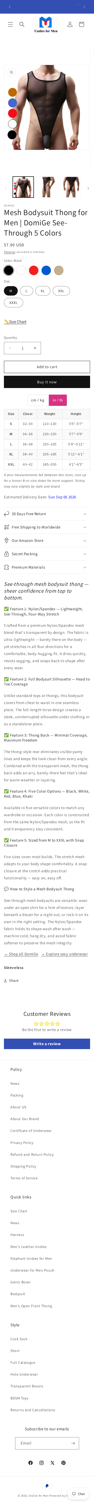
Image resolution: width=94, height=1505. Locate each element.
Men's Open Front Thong (31, 1306)
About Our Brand (24, 1118)
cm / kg (37, 400)
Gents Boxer (20, 1282)
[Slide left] (5, 188)
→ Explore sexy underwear (64, 953)
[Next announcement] (84, 7)
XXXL (13, 302)
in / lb (58, 400)
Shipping (9, 252)
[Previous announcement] (9, 7)
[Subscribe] (73, 1443)
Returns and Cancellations (32, 1410)
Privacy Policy (21, 1142)
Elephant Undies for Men (31, 1258)
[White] (21, 270)
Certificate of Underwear (31, 1130)
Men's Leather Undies (28, 1246)
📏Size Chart (15, 321)
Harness (17, 1234)
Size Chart (18, 1211)
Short (15, 1350)
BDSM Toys (19, 1398)
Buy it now (47, 381)
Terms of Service (24, 1178)
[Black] (8, 270)
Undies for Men (38, 1495)
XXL (61, 290)
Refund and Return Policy (32, 1154)
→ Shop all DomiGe (21, 953)
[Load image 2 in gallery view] (46, 187)
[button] (10, 24)
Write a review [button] (47, 1043)
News (14, 1083)
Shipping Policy (23, 1166)
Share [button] (14, 980)
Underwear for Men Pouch (32, 1270)
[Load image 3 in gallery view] (70, 187)
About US (18, 1107)
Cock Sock (18, 1339)
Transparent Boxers (26, 1386)
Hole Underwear (24, 1374)
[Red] (33, 270)
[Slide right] (88, 188)
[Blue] (46, 270)
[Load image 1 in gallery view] (23, 187)
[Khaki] (58, 270)
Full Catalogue (22, 1362)
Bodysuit (17, 1293)
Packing (16, 1095)
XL (43, 290)
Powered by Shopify (62, 1495)
